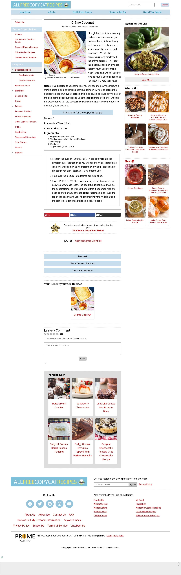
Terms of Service (57, 525)
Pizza (18, 127)
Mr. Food (140, 500)
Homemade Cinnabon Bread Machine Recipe (158, 148)
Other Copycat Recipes (25, 121)
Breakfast (19, 91)
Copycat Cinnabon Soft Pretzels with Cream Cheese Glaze (158, 117)
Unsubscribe (78, 525)
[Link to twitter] (40, 504)
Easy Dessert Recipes (82, 263)
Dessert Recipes (23, 70)
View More (147, 80)
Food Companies (23, 116)
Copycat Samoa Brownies (88, 241)
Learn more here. (115, 535)
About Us (30, 514)
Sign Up (133, 484)
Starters (19, 152)
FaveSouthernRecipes (146, 511)
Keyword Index (72, 520)
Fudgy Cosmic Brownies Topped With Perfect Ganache (82, 450)
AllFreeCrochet (100, 504)
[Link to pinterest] (50, 504)
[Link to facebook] (30, 504)
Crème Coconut (82, 314)
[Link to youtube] (69, 504)
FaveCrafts (99, 500)
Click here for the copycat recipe (82, 112)
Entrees (18, 106)
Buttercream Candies (59, 405)
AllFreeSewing (100, 511)
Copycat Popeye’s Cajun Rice (146, 74)
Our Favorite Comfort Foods (24, 40)
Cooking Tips (21, 96)
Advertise (44, 514)
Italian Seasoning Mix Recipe (135, 221)
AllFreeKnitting (100, 508)
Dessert (82, 256)
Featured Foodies (23, 111)
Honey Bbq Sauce (135, 188)
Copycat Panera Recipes (26, 47)
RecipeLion (141, 504)
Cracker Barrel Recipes (25, 57)
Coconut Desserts (83, 270)
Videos (18, 34)
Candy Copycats (26, 75)
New (127, 161)
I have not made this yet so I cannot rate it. (66, 338)
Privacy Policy (21, 525)
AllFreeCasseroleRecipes (148, 515)
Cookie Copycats (27, 80)
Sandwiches (20, 132)
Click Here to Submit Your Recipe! (88, 230)
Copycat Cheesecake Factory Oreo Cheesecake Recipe (106, 452)
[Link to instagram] (59, 504)
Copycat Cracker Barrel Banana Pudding (59, 448)
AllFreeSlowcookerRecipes (148, 508)
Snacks (18, 147)
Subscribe (20, 22)
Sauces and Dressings (25, 137)
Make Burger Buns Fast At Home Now (158, 221)
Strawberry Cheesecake (82, 405)
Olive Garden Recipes (25, 52)
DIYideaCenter (100, 515)
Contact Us (59, 514)
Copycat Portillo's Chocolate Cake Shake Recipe (135, 149)
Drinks (18, 101)
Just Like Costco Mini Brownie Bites (106, 407)
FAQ (71, 514)
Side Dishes (21, 142)
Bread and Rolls (22, 85)
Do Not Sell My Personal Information (38, 520)
